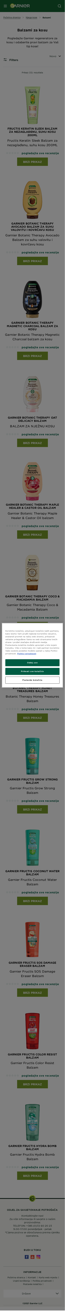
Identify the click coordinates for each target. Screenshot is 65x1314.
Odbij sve (32, 662)
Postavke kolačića (32, 680)
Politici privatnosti (26, 653)
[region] (32, 655)
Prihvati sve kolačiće (32, 671)
